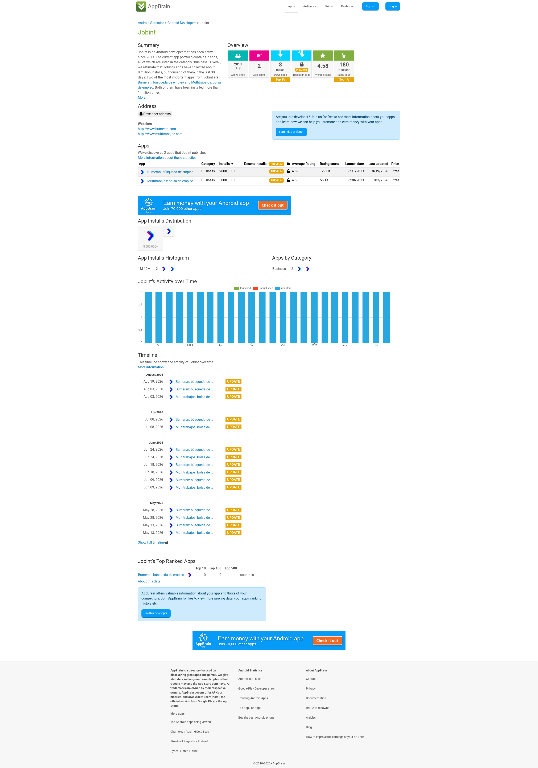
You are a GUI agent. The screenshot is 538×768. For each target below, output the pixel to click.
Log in (393, 6)
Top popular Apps (249, 708)
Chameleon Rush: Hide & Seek (189, 731)
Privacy (311, 688)
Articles (311, 717)
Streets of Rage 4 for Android (189, 741)
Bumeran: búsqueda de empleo (161, 82)
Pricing (329, 6)
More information (151, 367)
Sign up (370, 6)
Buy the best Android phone (256, 717)
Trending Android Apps (253, 698)
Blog (309, 727)
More (141, 97)
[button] (288, 171)
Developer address (156, 114)
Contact (311, 678)
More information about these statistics (167, 158)
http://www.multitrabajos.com (160, 134)
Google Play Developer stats (256, 688)
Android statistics (249, 678)
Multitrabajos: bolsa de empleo (199, 397)
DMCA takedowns (317, 708)
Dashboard (348, 6)
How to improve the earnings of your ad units (335, 737)
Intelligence (310, 6)
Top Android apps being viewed (190, 722)
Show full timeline (151, 542)
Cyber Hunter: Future (184, 751)
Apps (291, 6)
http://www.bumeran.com (157, 129)
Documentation (316, 698)
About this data (149, 581)
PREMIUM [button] (277, 164)
